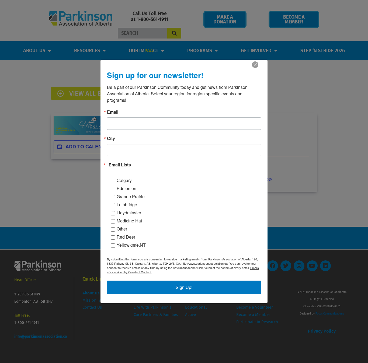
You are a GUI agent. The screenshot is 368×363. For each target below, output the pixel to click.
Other (122, 229)
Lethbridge (127, 204)
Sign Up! (184, 287)
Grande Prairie (131, 196)
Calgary (124, 180)
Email (112, 112)
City (111, 138)
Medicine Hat (129, 221)
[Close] (255, 64)
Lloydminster (129, 213)
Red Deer (126, 237)
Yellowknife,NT (131, 245)
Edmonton (126, 188)
